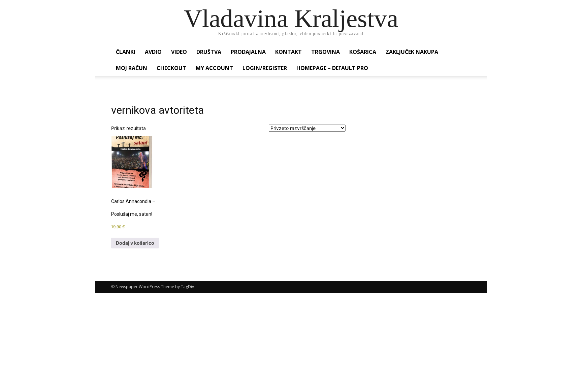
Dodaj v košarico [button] (135, 243)
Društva (208, 52)
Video (179, 52)
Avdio (153, 52)
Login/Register (265, 68)
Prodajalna (248, 52)
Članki (125, 52)
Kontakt (288, 52)
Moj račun (131, 68)
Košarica (362, 52)
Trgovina (325, 52)
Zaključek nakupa (412, 52)
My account (214, 68)
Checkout (171, 68)
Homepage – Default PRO (332, 68)
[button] (463, 52)
